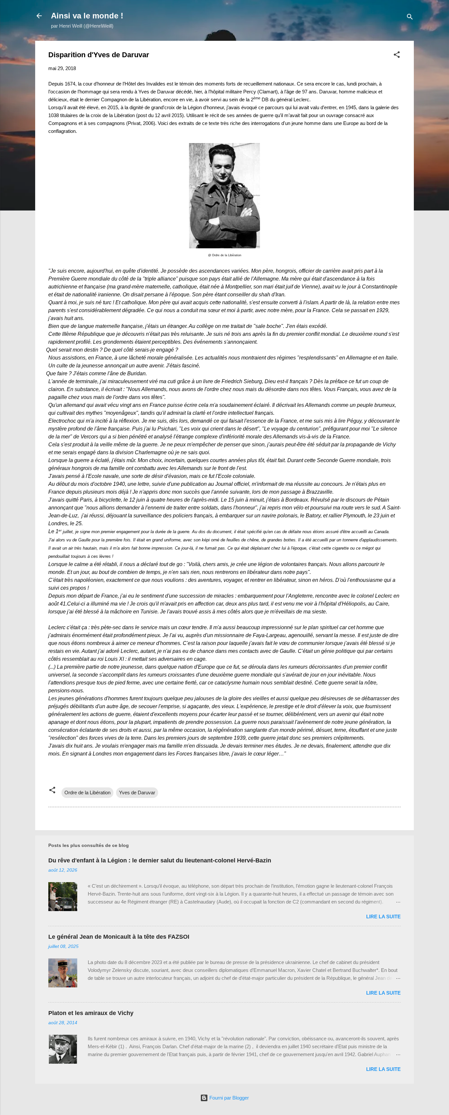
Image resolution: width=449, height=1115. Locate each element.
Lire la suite (383, 916)
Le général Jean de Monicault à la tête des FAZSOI (118, 936)
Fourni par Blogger (228, 1098)
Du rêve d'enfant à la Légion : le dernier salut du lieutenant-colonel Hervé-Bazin (159, 860)
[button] (397, 56)
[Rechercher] (410, 18)
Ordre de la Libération (87, 792)
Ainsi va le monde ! (87, 15)
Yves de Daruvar (137, 792)
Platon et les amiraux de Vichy (90, 1013)
